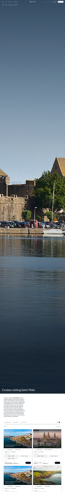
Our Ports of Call (10, 4)
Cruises (6, 4)
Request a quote (60, 1)
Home (3, 4)
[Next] (30, 446)
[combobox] (58, 427)
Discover (27, 462)
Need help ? (54, 1)
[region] (18, 438)
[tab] (18, 438)
